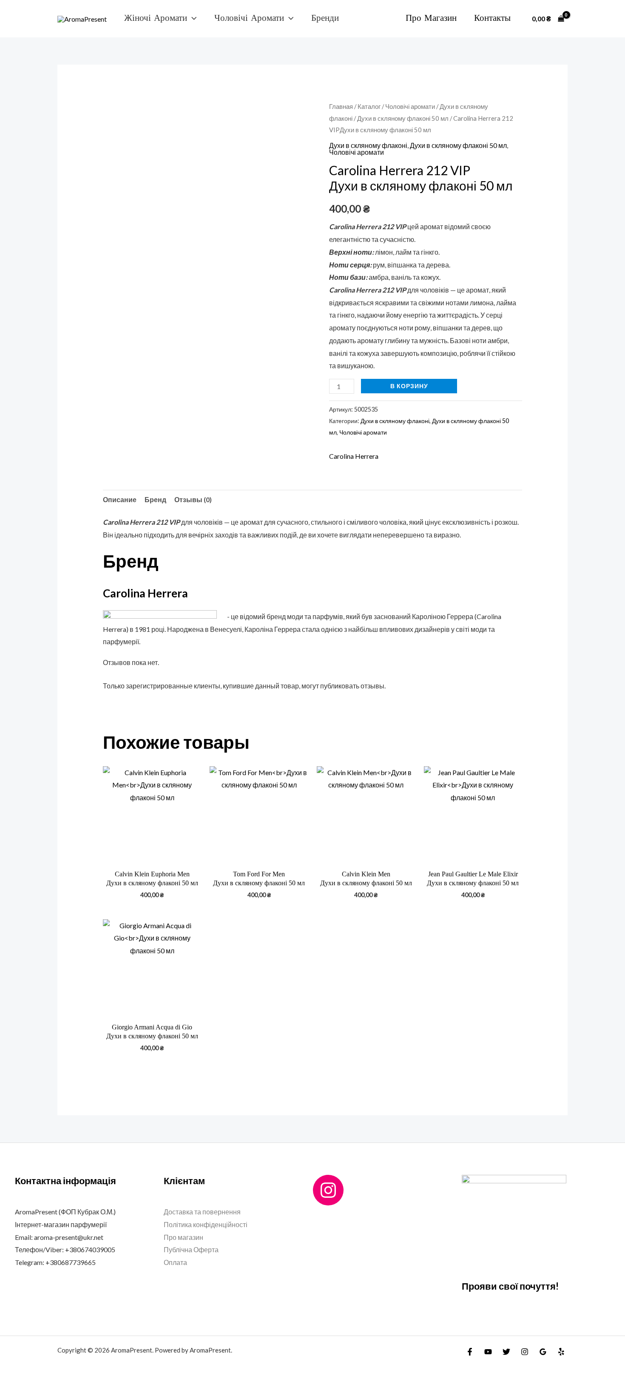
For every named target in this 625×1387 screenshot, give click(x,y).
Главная (341, 106)
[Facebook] (470, 1352)
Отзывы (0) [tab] (193, 499)
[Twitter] (506, 1352)
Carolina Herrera (353, 456)
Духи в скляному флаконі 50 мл (403, 118)
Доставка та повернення (202, 1212)
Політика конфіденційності (205, 1224)
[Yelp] (561, 1352)
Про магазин (431, 18)
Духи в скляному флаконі (368, 145)
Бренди (325, 18)
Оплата (175, 1262)
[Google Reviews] (543, 1352)
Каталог (369, 106)
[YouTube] (488, 1352)
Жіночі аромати (155, 18)
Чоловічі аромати (249, 18)
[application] (191, 18)
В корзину (409, 385)
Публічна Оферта (191, 1249)
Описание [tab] (119, 499)
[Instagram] (328, 1190)
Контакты (492, 18)
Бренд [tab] (155, 499)
